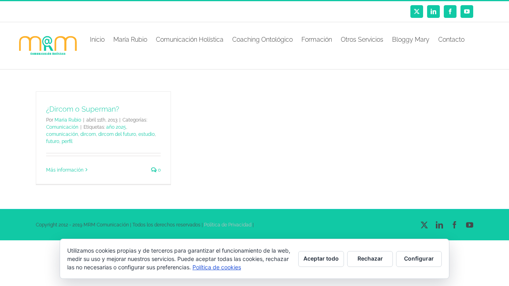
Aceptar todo (321, 258)
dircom (88, 134)
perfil (67, 141)
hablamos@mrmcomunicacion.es (103, 11)
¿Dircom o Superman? (82, 109)
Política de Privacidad (227, 225)
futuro (52, 141)
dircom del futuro (117, 134)
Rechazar (370, 258)
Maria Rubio (67, 120)
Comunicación (62, 127)
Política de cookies (216, 267)
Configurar (419, 258)
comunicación (62, 134)
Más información (65, 170)
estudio (146, 134)
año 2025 (116, 127)
